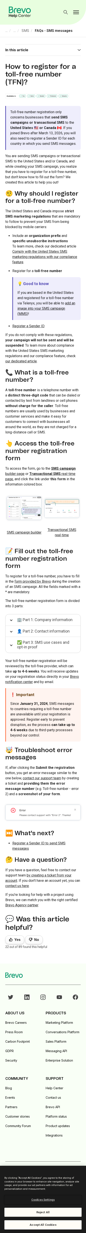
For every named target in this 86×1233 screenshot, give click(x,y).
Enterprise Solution (59, 1060)
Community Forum (18, 1126)
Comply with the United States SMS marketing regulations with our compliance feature (44, 256)
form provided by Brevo (33, 581)
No (36, 940)
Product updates (58, 1126)
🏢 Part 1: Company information (45, 619)
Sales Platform (56, 1041)
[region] (43, 1199)
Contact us (53, 1097)
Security (11, 1060)
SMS (25, 31)
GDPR (9, 1051)
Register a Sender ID (28, 326)
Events (10, 1097)
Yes (17, 940)
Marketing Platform (59, 1022)
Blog (8, 1088)
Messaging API (56, 1051)
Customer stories (17, 1116)
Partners (11, 1107)
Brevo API (53, 1107)
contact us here (17, 886)
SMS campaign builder (24, 532)
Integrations (54, 1135)
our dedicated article (21, 361)
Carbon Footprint (17, 1041)
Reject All (43, 1212)
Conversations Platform (62, 1032)
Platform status (56, 1116)
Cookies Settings (43, 1199)
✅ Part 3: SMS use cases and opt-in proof (43, 644)
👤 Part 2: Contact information (43, 631)
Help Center (54, 1088)
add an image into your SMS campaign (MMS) (46, 308)
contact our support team (42, 778)
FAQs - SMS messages (54, 31)
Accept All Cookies (43, 1224)
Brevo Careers (16, 1022)
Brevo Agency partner (21, 905)
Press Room (14, 1032)
